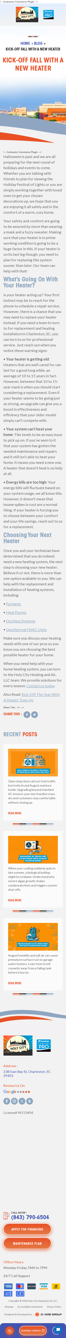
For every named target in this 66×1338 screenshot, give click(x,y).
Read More (14, 813)
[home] (26, 14)
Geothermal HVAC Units (26, 629)
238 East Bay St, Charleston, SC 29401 (27, 1073)
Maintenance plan (27, 1244)
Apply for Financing (27, 1229)
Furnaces (13, 603)
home (25, 44)
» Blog (36, 44)
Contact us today (40, 685)
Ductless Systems (20, 621)
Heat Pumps (16, 612)
